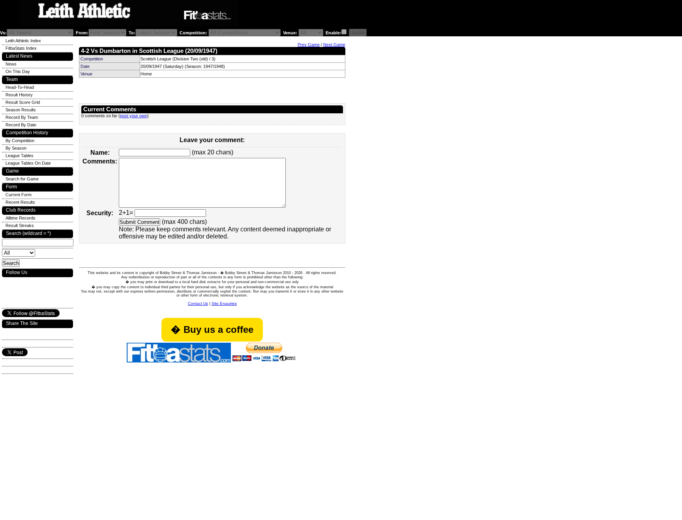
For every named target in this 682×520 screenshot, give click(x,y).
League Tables (20, 155)
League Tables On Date (28, 163)
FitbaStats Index (21, 48)
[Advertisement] (337, 15)
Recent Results (20, 202)
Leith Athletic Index (23, 40)
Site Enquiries (224, 303)
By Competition (20, 140)
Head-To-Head (20, 87)
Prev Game (309, 44)
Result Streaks (20, 225)
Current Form (19, 194)
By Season (16, 148)
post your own (133, 115)
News (11, 64)
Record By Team (22, 117)
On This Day (18, 71)
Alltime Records (21, 218)
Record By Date (21, 124)
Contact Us (198, 303)
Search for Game (22, 178)
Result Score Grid (23, 102)
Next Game (334, 44)
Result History (19, 94)
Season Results (21, 109)
